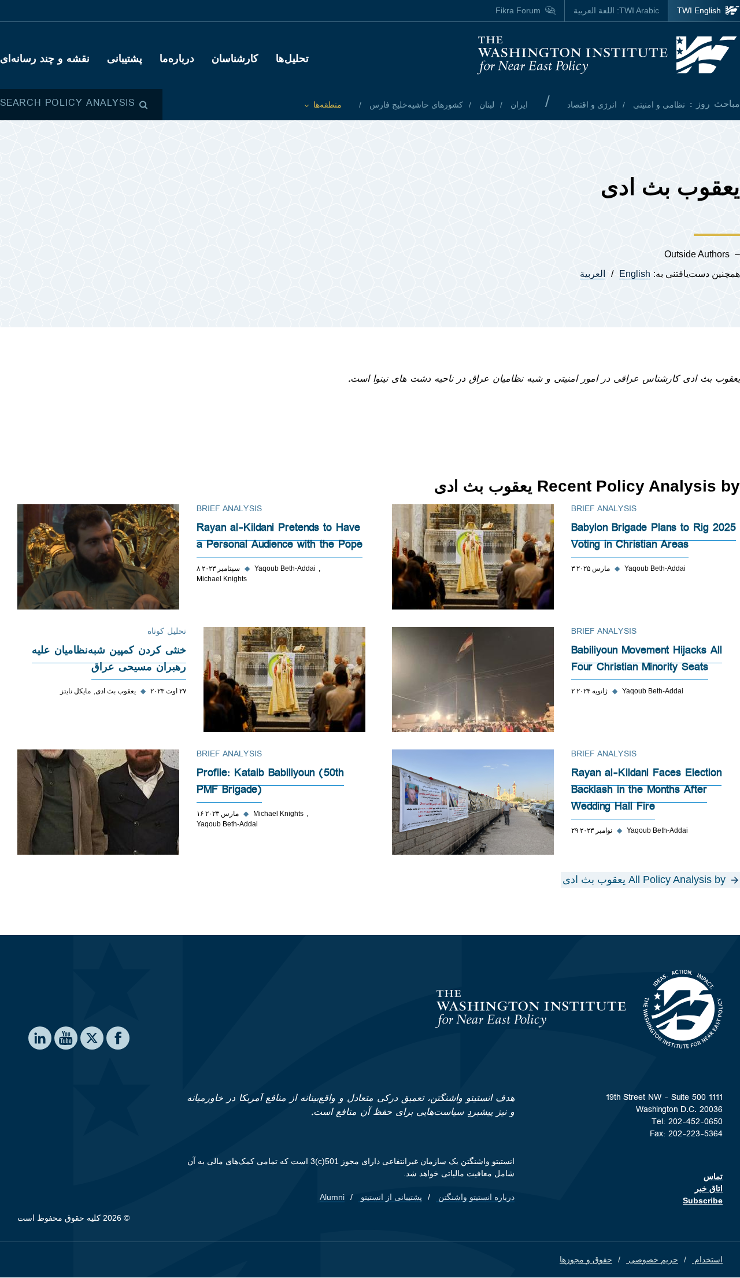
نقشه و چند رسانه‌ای (45, 58)
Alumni (332, 1197)
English (634, 274)
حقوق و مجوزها (586, 1259)
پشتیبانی (124, 58)
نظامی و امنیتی (658, 104)
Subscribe (703, 1200)
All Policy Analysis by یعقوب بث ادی (644, 879)
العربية (592, 274)
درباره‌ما (177, 58)
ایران (518, 104)
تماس (713, 1176)
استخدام (707, 1259)
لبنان (485, 104)
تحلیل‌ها (292, 58)
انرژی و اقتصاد (592, 104)
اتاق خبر (709, 1188)
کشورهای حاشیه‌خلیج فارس (415, 104)
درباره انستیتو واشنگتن (475, 1197)
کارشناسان (235, 58)
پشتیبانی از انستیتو (390, 1197)
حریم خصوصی (652, 1259)
